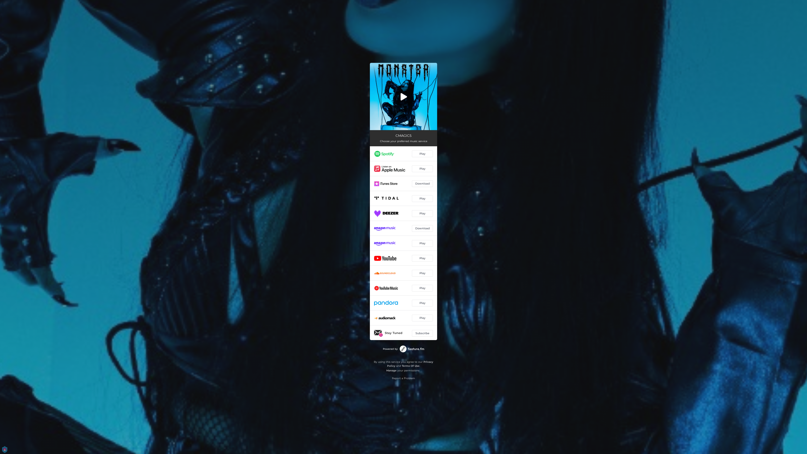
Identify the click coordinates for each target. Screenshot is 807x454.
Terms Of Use (410, 365)
